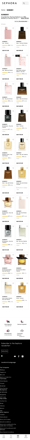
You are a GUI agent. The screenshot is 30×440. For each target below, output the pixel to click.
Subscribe (5, 351)
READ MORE (25, 18)
